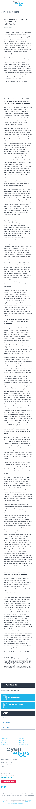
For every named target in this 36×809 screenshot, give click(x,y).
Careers (3, 742)
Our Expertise (23, 740)
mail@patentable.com (6, 777)
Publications (6, 722)
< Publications (10, 12)
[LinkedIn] (5, 787)
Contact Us (4, 744)
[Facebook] (2, 787)
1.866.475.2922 (10, 775)
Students (3, 740)
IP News (5, 718)
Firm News (6, 727)
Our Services (22, 742)
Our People (22, 738)
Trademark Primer (15, 704)
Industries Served (24, 744)
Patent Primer (14, 697)
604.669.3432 (6, 772)
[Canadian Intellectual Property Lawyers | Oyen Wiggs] (18, 3)
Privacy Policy (10, 801)
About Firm (4, 738)
